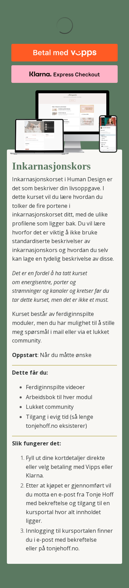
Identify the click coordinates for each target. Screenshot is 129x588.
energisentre (36, 282)
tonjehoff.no (62, 548)
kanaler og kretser (71, 291)
